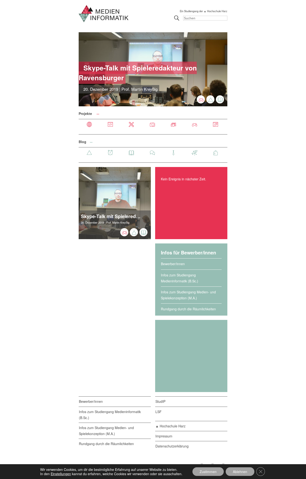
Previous (71, 69)
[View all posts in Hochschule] (210, 99)
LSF (158, 411)
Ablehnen (240, 471)
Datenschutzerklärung (172, 446)
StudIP (160, 401)
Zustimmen (208, 471)
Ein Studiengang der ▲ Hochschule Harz (203, 11)
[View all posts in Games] (201, 99)
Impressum (163, 436)
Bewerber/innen (173, 263)
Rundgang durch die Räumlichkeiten (188, 309)
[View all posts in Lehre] (220, 99)
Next (235, 69)
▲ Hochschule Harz (170, 426)
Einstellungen (61, 474)
